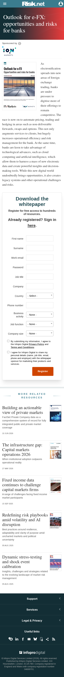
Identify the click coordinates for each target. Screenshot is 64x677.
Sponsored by (9, 43)
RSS (54, 639)
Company (18, 286)
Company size (15, 333)
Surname (18, 248)
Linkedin (17, 639)
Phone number (15, 305)
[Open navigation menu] (3, 4)
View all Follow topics (11, 639)
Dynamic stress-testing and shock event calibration (22, 561)
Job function (16, 324)
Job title (19, 277)
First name (17, 238)
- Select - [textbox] (32, 295)
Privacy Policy (36, 344)
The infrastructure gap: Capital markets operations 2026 (22, 449)
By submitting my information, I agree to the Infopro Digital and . (31, 344)
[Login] (60, 4)
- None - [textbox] (32, 314)
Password (18, 267)
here (31, 225)
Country (19, 296)
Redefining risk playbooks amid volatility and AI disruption (25, 519)
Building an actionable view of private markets (22, 410)
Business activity (18, 315)
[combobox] (39, 296)
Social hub (47, 639)
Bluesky (35, 639)
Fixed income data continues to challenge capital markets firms (21, 484)
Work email (17, 258)
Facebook (23, 639)
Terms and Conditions (22, 347)
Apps (41, 639)
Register (43, 371)
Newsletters (29, 639)
